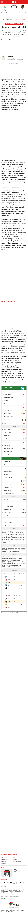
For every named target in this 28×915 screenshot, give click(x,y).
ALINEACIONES (9, 19)
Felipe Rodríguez (8, 477)
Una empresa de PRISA (14, 904)
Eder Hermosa (7, 503)
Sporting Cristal (14, 613)
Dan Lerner (10, 56)
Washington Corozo (9, 448)
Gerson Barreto (8, 487)
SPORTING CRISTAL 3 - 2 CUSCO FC (14, 23)
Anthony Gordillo (8, 522)
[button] (2, 63)
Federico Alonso (8, 519)
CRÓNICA (23, 19)
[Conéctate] (26, 2)
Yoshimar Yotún (8, 410)
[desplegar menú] (2, 2)
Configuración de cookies (15, 896)
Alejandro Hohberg (8, 416)
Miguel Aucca (7, 512)
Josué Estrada (7, 468)
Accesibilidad (4, 898)
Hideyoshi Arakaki (8, 484)
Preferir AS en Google (13, 63)
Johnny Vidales (7, 490)
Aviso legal (9, 894)
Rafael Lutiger (7, 394)
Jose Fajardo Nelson (9, 493)
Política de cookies (5, 896)
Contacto (3, 894)
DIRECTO (2, 19)
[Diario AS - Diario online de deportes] (14, 2)
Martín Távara (7, 439)
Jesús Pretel (7, 407)
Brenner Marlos (8, 420)
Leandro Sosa (7, 432)
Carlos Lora (7, 404)
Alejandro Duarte (8, 451)
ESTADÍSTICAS (16, 19)
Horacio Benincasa (8, 506)
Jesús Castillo (7, 413)
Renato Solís (7, 391)
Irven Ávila (6, 455)
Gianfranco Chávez (8, 397)
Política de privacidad (16, 894)
